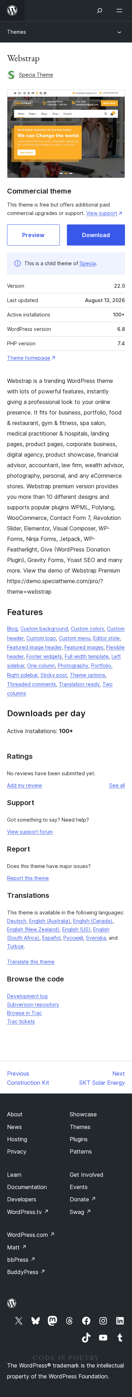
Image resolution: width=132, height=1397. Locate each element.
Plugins (79, 1139)
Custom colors (87, 629)
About (15, 1114)
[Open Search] (99, 10)
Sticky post (53, 675)
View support (101, 213)
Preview (33, 235)
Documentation (27, 1186)
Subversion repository (33, 1004)
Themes (16, 32)
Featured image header (34, 647)
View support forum (30, 832)
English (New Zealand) (33, 929)
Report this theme (28, 878)
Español (51, 938)
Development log (27, 996)
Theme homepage (28, 358)
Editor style (106, 638)
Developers (21, 1199)
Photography (73, 665)
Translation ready (79, 684)
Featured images (83, 647)
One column (41, 665)
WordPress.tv (28, 1211)
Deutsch (16, 921)
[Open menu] (120, 10)
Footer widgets (44, 656)
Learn (14, 1174)
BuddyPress (26, 1271)
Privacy (16, 1151)
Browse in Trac (24, 1013)
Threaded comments (31, 684)
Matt (17, 1247)
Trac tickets (21, 1021)
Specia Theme (36, 75)
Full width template (87, 656)
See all (117, 785)
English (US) (76, 929)
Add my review (24, 785)
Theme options (87, 675)
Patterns (81, 1151)
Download (96, 235)
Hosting (17, 1139)
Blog (12, 629)
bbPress (21, 1259)
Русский (73, 938)
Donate (83, 1199)
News (14, 1126)
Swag (80, 1211)
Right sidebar (22, 675)
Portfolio (101, 665)
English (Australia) (49, 921)
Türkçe (15, 946)
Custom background (44, 629)
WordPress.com (31, 1234)
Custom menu (74, 638)
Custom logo (41, 638)
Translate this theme (31, 962)
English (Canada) (93, 921)
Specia (88, 263)
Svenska (96, 938)
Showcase (83, 1114)
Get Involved (86, 1174)
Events (79, 1186)
